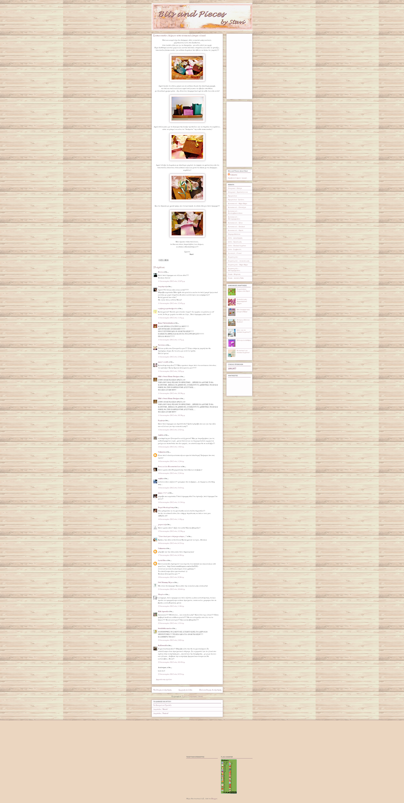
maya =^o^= (163, 493)
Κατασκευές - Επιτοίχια (237, 207)
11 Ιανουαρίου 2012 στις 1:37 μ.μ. (171, 339)
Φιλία (160, 272)
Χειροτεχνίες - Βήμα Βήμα (238, 264)
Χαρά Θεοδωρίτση (165, 507)
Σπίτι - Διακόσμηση (235, 238)
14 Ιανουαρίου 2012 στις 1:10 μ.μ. (171, 519)
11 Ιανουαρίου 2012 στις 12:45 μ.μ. (171, 303)
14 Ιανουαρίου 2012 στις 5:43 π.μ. (171, 487)
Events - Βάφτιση (234, 274)
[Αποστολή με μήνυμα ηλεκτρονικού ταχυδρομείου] (160, 260)
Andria (160, 435)
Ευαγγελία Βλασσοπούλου (169, 466)
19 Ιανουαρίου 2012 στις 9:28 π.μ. (171, 577)
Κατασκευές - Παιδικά (236, 226)
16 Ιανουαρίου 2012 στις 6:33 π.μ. (171, 543)
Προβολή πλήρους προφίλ (237, 178)
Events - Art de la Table (236, 278)
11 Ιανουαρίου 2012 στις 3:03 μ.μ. (171, 371)
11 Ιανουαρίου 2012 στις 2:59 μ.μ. (171, 356)
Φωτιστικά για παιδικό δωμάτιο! (243, 351)
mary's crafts (163, 362)
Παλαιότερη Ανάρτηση (210, 689)
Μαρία (161, 594)
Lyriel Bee (162, 560)
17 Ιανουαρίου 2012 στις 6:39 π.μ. (171, 555)
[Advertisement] (239, 66)
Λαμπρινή (162, 286)
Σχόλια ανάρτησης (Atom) (192, 696)
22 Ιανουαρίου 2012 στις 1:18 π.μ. (171, 606)
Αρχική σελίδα (185, 689)
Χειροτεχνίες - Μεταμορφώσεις (234, 269)
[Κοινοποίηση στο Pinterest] (168, 260)
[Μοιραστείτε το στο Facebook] (166, 260)
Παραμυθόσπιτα (234, 234)
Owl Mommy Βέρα (165, 582)
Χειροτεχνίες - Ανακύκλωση (238, 261)
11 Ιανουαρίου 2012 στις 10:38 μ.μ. (171, 393)
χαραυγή (162, 524)
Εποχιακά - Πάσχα (235, 188)
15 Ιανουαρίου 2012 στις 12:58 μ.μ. (171, 531)
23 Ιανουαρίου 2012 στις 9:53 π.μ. (171, 674)
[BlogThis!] (162, 260)
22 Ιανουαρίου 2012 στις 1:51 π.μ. (171, 623)
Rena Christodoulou (166, 323)
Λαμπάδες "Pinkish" (161, 713)
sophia (160, 478)
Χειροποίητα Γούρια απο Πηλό (243, 290)
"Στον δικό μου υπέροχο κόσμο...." (172, 536)
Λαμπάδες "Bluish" (160, 709)
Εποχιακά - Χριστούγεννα (238, 192)
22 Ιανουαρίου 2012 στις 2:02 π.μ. (171, 640)
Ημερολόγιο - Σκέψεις (236, 199)
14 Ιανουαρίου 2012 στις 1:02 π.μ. (171, 447)
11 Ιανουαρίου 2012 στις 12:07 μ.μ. (171, 281)
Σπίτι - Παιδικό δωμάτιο (237, 245)
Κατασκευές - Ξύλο (235, 223)
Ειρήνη (161, 420)
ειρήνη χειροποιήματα (167, 308)
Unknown (161, 452)
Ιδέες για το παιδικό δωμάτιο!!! (244, 331)
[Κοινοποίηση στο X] (164, 260)
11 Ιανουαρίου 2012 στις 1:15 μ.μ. (171, 317)
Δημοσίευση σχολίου (164, 679)
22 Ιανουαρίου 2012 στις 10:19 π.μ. (171, 662)
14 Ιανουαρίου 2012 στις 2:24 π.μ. (171, 473)
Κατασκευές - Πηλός (235, 230)
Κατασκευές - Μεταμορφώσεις (234, 218)
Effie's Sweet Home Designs (168, 376)
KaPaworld (162, 645)
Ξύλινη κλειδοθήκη (244, 340)
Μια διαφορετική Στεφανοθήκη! (243, 310)
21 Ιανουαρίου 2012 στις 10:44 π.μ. (171, 589)
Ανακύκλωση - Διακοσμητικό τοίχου (242, 301)
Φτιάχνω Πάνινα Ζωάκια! (243, 321)
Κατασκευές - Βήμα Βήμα (237, 203)
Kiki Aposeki (163, 611)
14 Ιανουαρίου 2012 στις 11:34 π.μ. (171, 502)
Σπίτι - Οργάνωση (234, 242)
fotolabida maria (164, 628)
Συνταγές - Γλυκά (234, 253)
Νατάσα (161, 345)
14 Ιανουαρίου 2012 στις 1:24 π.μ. (171, 461)
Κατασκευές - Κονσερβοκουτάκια (235, 212)
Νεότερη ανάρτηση (162, 689)
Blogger (214, 798)
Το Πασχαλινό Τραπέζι (162, 705)
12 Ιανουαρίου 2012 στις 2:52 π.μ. (171, 429)
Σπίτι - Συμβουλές (234, 249)
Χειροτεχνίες (233, 257)
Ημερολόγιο (232, 196)
